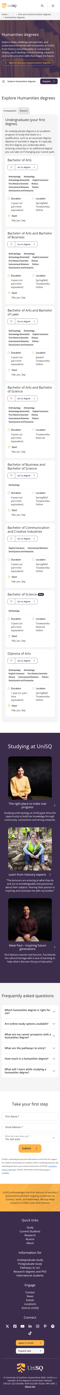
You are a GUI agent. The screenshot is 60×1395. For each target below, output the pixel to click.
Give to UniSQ (30, 1308)
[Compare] (11, 167)
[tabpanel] (30, 417)
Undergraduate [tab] (9, 111)
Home (4, 14)
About (30, 1243)
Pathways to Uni (30, 1267)
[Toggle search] (42, 5)
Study (30, 1227)
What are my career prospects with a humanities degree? (28, 1036)
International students (30, 1275)
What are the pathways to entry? (25, 1048)
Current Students (30, 1231)
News (30, 1296)
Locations (30, 1304)
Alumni (30, 1239)
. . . (12, 14)
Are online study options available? (26, 1023)
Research (30, 1235)
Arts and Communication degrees (34, 14)
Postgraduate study (30, 1263)
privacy (46, 1169)
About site (30, 1386)
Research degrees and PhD (30, 1271)
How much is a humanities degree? (26, 1058)
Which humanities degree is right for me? (27, 1011)
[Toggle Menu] (53, 5)
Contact (30, 1292)
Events (30, 1300)
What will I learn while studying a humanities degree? (25, 1071)
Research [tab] (24, 111)
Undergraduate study (30, 1260)
